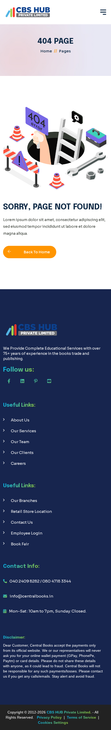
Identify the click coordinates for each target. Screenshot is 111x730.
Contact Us (22, 522)
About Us (20, 420)
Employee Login (26, 533)
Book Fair (20, 543)
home (46, 51)
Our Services (23, 430)
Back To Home (37, 252)
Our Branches (24, 500)
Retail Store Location (31, 511)
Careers (18, 463)
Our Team (20, 441)
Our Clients (22, 452)
